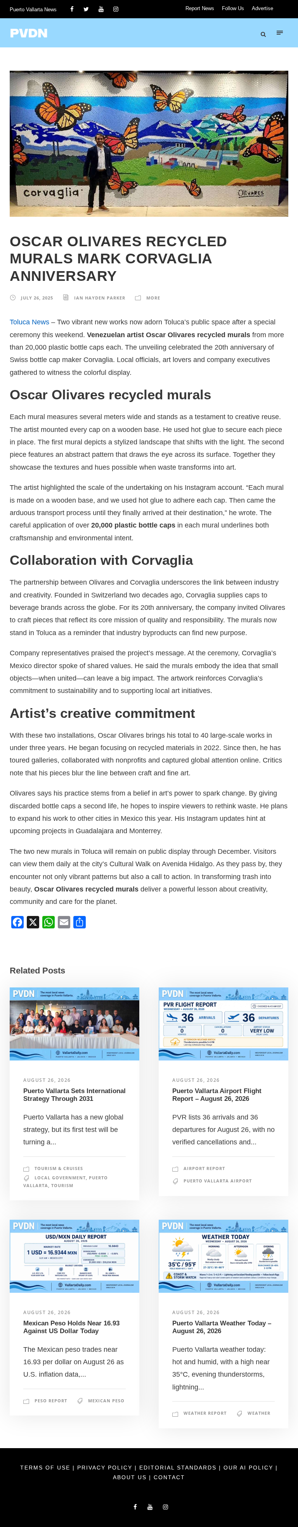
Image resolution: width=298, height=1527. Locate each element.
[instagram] (115, 9)
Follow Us (233, 8)
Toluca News (29, 322)
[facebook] (72, 9)
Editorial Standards (179, 1467)
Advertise (262, 8)
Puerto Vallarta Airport (218, 1181)
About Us (131, 1477)
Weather (259, 1413)
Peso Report (51, 1400)
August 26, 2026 (47, 1080)
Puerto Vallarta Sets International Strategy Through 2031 (74, 1094)
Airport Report (204, 1168)
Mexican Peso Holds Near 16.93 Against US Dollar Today (71, 1327)
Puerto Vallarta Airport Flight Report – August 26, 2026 (217, 1094)
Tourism (62, 1185)
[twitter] (86, 9)
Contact (169, 1477)
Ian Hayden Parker (99, 298)
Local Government (60, 1178)
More (153, 298)
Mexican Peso (106, 1400)
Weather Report (205, 1413)
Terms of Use (46, 1467)
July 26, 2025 (37, 298)
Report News (199, 8)
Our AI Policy (248, 1467)
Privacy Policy (106, 1467)
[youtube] (101, 9)
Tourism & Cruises (59, 1168)
